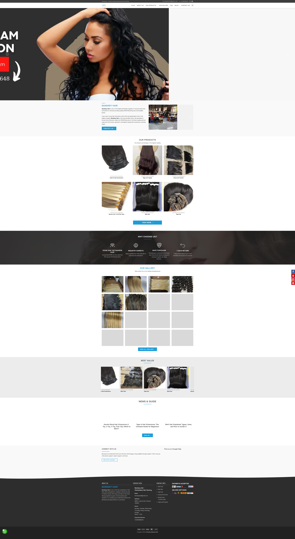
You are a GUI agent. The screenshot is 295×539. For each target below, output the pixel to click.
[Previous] (7, 54)
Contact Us (185, 5)
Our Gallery (163, 5)
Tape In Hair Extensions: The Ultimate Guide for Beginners (147, 425)
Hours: (136, 506)
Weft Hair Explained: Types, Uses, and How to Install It (178, 425)
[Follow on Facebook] (189, 1)
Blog (176, 5)
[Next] (287, 54)
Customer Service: (140, 517)
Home (133, 5)
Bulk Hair (147, 214)
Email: (136, 493)
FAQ (171, 5)
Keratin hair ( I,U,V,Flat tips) (116, 214)
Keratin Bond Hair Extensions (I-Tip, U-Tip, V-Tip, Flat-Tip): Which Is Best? (116, 426)
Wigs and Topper (147, 178)
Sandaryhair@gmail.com (141, 495)
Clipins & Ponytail (163, 502)
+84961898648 (139, 520)
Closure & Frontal (178, 178)
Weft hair (160, 486)
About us (140, 5)
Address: (137, 498)
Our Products (151, 5)
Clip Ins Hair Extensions (116, 178)
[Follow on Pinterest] (192, 1)
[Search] (192, 5)
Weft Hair (115, 391)
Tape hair (178, 214)
